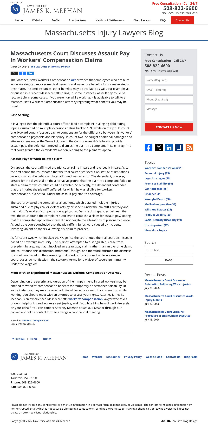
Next (47, 338)
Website (37, 20)
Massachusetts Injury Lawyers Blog (46, 8)
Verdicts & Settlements (110, 20)
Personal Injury (157, 173)
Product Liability (158, 214)
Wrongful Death (157, 199)
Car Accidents (156, 189)
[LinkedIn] (169, 147)
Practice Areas (77, 20)
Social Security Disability (163, 220)
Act (73, 80)
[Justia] (179, 147)
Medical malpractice (160, 204)
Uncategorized (157, 225)
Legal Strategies (157, 178)
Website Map (154, 357)
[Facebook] (148, 147)
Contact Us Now (169, 127)
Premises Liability (159, 183)
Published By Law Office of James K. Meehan (174, 8)
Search (169, 260)
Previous (18, 338)
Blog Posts (190, 357)
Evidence (153, 194)
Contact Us (182, 20)
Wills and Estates (158, 209)
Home (19, 20)
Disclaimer (113, 357)
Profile (55, 20)
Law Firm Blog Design (179, 421)
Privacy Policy (133, 357)
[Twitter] (159, 147)
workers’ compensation (85, 299)
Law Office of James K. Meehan (51, 421)
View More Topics (156, 230)
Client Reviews (142, 20)
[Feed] (189, 147)
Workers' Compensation (35, 320)
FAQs (163, 20)
